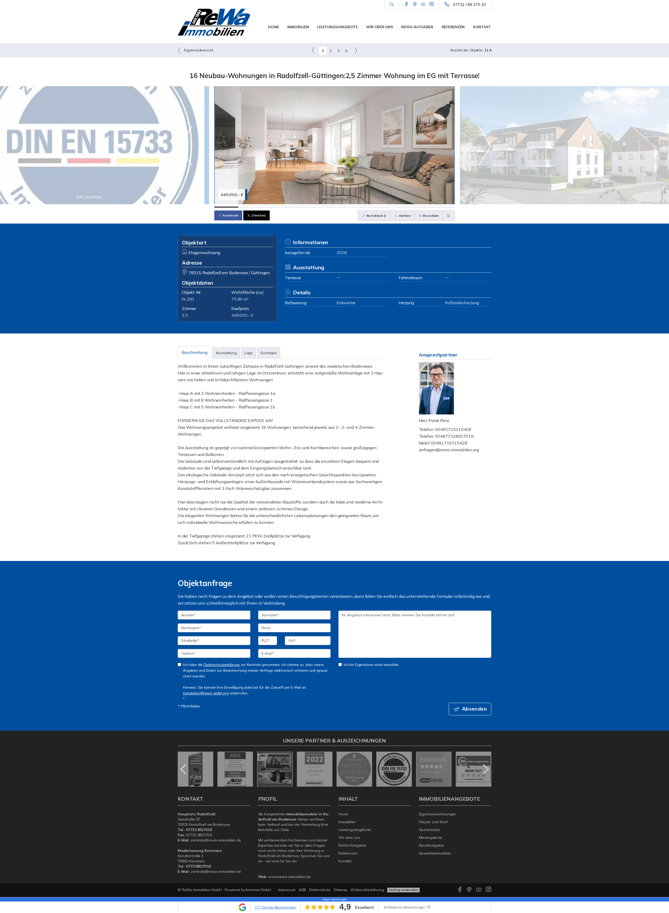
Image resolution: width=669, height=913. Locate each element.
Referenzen (453, 27)
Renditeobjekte (431, 845)
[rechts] (355, 50)
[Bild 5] (322, 207)
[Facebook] (406, 4)
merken (404, 216)
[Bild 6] (346, 207)
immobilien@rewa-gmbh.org (206, 693)
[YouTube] (423, 4)
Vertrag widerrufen (403, 890)
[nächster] (485, 769)
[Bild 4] (298, 207)
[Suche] (391, 4)
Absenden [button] (474, 709)
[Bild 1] (226, 207)
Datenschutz (320, 889)
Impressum (287, 889)
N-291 (188, 299)
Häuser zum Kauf (433, 822)
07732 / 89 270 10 (469, 4)
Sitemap (340, 889)
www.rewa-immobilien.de (289, 876)
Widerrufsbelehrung (367, 889)
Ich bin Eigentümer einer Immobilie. (371, 664)
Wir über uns (379, 27)
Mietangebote (430, 837)
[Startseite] (214, 22)
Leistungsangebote (337, 27)
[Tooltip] (428, 906)
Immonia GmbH (258, 889)
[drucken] (449, 215)
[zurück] (183, 769)
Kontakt (482, 27)
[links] (313, 50)
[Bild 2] (250, 207)
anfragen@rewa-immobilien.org (449, 449)
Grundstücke (429, 829)
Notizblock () (376, 216)
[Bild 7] (371, 207)
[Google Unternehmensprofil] (415, 4)
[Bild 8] (395, 207)
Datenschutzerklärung (222, 664)
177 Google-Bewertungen (275, 907)
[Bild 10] (443, 207)
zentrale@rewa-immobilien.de (216, 840)
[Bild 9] (419, 207)
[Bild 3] (274, 207)
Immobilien (298, 27)
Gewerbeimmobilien (435, 853)
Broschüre (430, 216)
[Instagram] (431, 4)
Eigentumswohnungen (437, 814)
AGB (302, 889)
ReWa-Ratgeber (417, 27)
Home (273, 27)
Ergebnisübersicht (198, 50)
